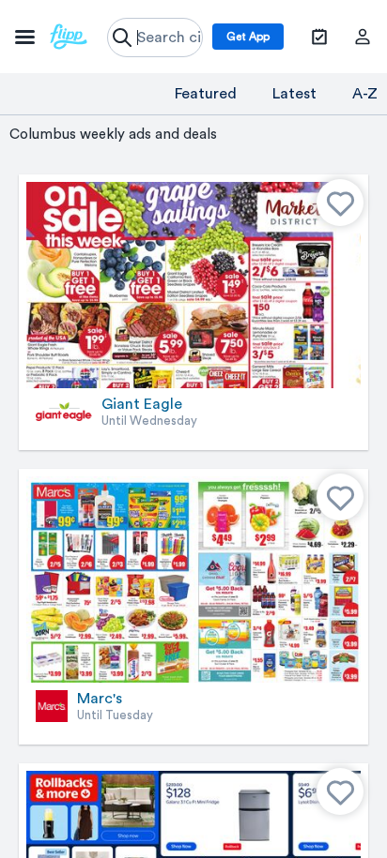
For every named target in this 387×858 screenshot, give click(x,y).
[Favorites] (340, 202)
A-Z (365, 93)
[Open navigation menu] (51, 36)
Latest (294, 93)
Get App (248, 36)
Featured (206, 93)
